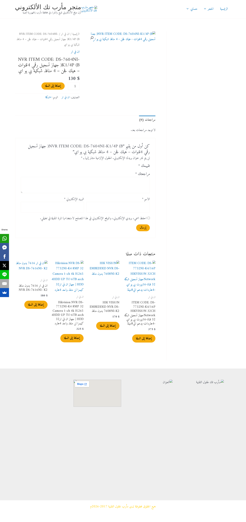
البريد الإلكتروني (74, 199)
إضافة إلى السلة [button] (144, 338)
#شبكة (48, 97)
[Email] (4, 283)
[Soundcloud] (65, 482)
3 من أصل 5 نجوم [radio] (125, 167)
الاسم (146, 199)
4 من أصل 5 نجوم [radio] (120, 167)
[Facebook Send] (4, 247)
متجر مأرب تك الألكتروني (48, 6)
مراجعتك (142, 174)
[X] (4, 265)
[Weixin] (65, 449)
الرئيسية (224, 9)
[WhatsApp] (4, 238)
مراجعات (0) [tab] (147, 120)
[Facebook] (4, 256)
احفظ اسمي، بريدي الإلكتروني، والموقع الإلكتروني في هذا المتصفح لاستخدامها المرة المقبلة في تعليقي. (93, 218)
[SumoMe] (4, 292)
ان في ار (65, 34)
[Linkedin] (65, 471)
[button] (206, 9)
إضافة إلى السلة (53, 86)
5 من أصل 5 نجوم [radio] (115, 167)
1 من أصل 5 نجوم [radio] (135, 167)
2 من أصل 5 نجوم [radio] (130, 167)
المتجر (211, 9)
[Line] (4, 274)
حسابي (194, 9)
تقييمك (144, 166)
